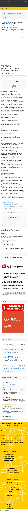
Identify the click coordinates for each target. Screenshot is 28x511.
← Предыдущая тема (11, 241)
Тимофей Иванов (14, 217)
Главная (4, 13)
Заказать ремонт (11, 477)
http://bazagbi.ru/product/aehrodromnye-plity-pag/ (12, 234)
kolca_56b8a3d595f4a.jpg (8, 204)
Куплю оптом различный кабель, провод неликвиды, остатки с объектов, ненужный (11, 351)
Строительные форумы (8, 456)
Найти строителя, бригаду (13, 472)
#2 (3, 212)
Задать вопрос (10, 508)
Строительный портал (8, 454)
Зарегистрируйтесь (8, 22)
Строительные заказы (12, 474)
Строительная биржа (12, 470)
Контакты (9, 506)
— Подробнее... (12, 384)
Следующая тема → (8, 244)
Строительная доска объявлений (14, 484)
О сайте (8, 497)
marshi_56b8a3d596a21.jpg (8, 208)
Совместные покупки (8, 460)
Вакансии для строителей (13, 487)
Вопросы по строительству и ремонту (11, 464)
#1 (3, 77)
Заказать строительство (12, 479)
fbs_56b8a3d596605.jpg (8, 206)
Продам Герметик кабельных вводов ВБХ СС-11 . (10, 345)
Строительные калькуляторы (9, 462)
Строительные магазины (8, 458)
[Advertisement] (14, 55)
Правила (9, 499)
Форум (8, 13)
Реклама (9, 504)
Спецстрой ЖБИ (14, 81)
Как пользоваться (11, 502)
